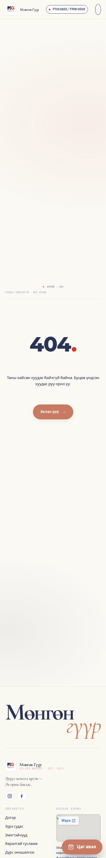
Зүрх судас (14, 826)
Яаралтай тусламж (21, 844)
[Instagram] (9, 796)
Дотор (10, 818)
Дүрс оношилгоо (19, 852)
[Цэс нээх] (98, 9)
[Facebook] (21, 796)
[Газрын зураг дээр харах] (78, 828)
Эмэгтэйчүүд (16, 835)
